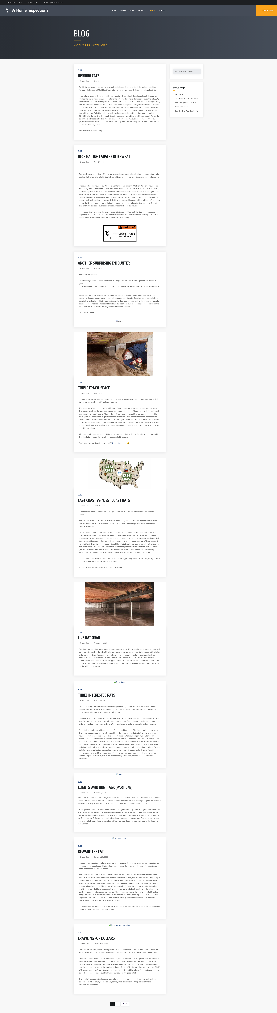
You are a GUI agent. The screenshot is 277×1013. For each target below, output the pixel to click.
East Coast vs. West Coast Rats (104, 500)
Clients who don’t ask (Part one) (105, 787)
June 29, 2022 (99, 81)
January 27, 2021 (100, 701)
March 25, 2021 (99, 506)
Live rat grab (89, 637)
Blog (80, 70)
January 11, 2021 (100, 793)
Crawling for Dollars (96, 938)
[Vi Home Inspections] (26, 9)
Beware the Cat (91, 851)
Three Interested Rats (96, 695)
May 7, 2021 (98, 393)
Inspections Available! (14, 3)
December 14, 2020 (101, 944)
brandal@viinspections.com (53, 3)
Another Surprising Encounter (104, 263)
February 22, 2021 (100, 643)
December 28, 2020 (101, 857)
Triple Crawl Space (94, 387)
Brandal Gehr (84, 81)
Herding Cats (88, 75)
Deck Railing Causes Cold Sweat (104, 156)
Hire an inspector (119, 443)
